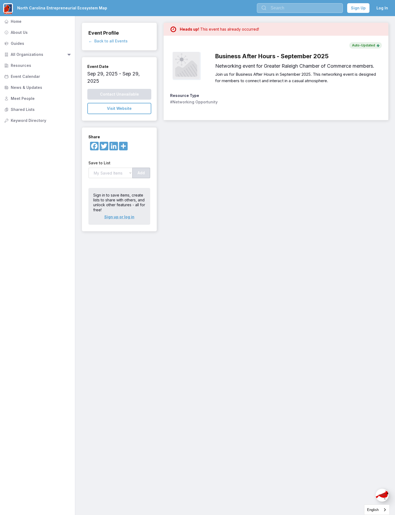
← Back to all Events (108, 41)
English (373, 510)
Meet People (19, 98)
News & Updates (22, 87)
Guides (13, 43)
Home (12, 21)
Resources (17, 65)
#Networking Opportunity (194, 102)
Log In (382, 8)
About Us (15, 32)
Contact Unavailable (119, 94)
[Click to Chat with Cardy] (382, 495)
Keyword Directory (24, 120)
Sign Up (358, 8)
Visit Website (119, 108)
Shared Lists (19, 109)
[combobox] (377, 510)
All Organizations (23, 54)
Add (141, 173)
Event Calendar (21, 76)
